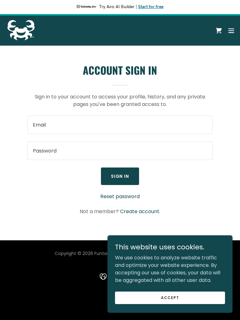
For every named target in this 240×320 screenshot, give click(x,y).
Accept (170, 297)
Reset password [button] (120, 196)
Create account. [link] (140, 211)
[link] (21, 30)
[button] (231, 30)
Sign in (120, 176)
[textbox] (120, 125)
